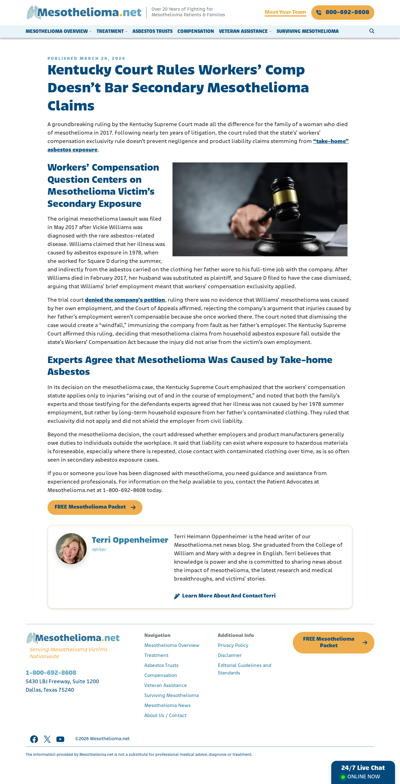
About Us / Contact (165, 715)
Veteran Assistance (243, 31)
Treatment (110, 31)
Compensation (196, 31)
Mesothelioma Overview (57, 31)
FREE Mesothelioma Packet (90, 507)
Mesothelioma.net (110, 739)
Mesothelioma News (167, 705)
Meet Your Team (285, 12)
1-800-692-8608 (51, 673)
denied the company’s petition (125, 300)
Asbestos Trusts (152, 31)
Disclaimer (230, 655)
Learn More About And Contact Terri (229, 596)
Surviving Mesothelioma (308, 31)
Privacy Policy (233, 645)
